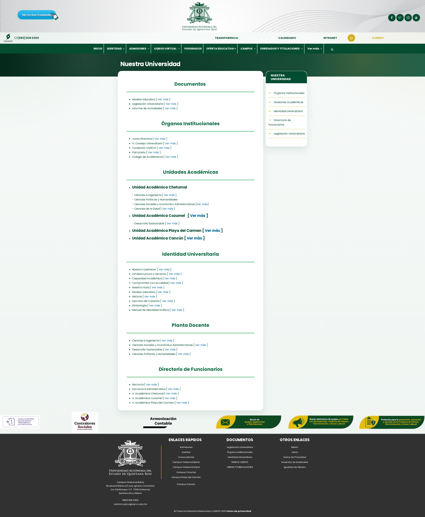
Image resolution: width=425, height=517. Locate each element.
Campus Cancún (186, 484)
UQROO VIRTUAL (165, 48)
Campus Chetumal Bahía (186, 462)
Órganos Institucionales (288, 93)
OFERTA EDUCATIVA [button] (220, 48)
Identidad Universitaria (240, 457)
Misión (294, 447)
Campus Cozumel (186, 472)
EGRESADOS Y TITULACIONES (280, 48)
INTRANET (330, 38)
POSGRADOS (193, 48)
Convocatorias (186, 457)
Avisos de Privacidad (294, 457)
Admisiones (186, 447)
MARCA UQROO (240, 462)
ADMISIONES (138, 48)
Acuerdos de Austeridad (294, 462)
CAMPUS (247, 48)
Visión (295, 452)
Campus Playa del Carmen (186, 477)
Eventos (186, 452)
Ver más (313, 48)
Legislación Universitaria (289, 134)
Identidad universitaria (288, 111)
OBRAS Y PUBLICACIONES (240, 467)
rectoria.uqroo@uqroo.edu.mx (130, 504)
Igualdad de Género (295, 467)
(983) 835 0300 (28, 38)
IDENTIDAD (114, 48)
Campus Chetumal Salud (186, 467)
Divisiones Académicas (288, 102)
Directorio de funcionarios (279, 122)
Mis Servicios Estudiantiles (37, 14)
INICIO (97, 48)
